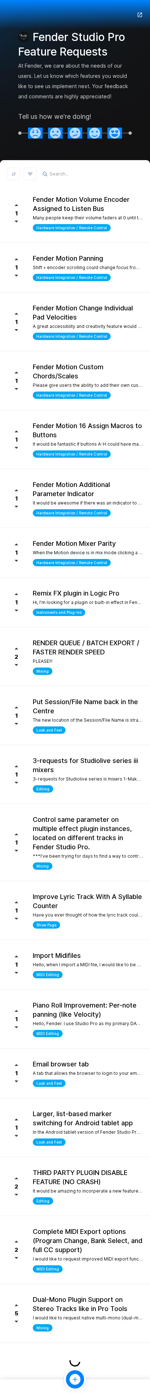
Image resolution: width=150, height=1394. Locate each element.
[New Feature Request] (75, 1379)
